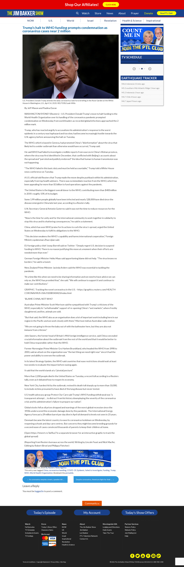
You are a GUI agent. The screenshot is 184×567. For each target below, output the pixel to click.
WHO (26, 473)
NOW (30, 20)
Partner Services (131, 524)
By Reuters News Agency (56, 467)
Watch (85, 13)
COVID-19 (71, 470)
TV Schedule (30, 530)
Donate (148, 13)
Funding (106, 470)
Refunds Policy (130, 530)
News (110, 13)
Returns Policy (130, 527)
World (70, 20)
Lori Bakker (84, 533)
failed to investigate (93, 470)
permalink (69, 473)
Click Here (111, 5)
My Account (92, 512)
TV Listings (29, 536)
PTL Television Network (89, 536)
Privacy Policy (55, 562)
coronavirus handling (57, 470)
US (63, 530)
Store (98, 13)
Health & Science (132, 20)
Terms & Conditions (29, 562)
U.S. (50, 20)
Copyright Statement (43, 562)
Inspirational (153, 20)
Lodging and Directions (111, 527)
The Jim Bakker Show (88, 527)
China (45, 470)
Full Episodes (30, 527)
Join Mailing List (130, 533)
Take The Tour (108, 533)
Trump (113, 470)
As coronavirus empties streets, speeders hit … (45, 480)
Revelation (110, 20)
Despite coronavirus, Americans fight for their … (95, 480)
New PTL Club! (166, 13)
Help (126, 536)
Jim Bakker (25, 13)
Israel (90, 20)
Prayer (135, 13)
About (122, 13)
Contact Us (84, 539)
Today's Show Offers (139, 512)
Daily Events (107, 530)
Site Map (63, 562)
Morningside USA (110, 524)
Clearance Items (47, 530)
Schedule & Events (32, 533)
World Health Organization (41, 473)
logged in (39, 491)
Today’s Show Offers (49, 527)
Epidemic (80, 470)
